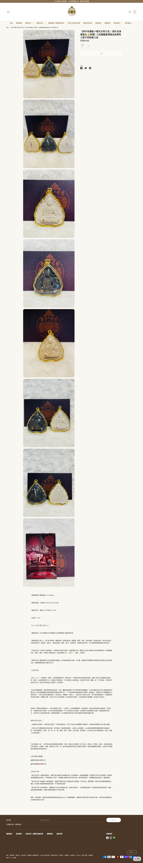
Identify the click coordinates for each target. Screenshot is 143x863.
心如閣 (14, 858)
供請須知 (98, 23)
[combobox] (85, 46)
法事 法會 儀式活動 (74, 23)
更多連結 (128, 23)
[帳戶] (130, 11)
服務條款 (50, 834)
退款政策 (59, 834)
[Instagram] (111, 838)
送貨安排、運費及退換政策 (34, 834)
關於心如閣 (84, 855)
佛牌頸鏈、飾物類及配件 (56, 23)
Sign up (113, 820)
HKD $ (131, 852)
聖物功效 (28, 23)
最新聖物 (19, 23)
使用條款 (19, 834)
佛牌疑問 (107, 23)
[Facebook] (107, 838)
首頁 (11, 23)
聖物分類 (40, 23)
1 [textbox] (82, 47)
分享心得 (78, 855)
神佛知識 (117, 23)
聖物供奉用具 (87, 23)
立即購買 (101, 59)
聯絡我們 (9, 834)
